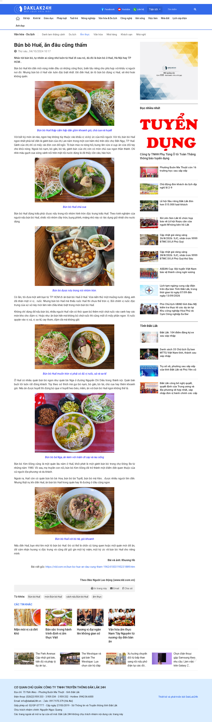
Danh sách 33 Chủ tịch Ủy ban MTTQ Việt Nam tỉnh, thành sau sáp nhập (178, 353)
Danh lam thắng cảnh (53, 34)
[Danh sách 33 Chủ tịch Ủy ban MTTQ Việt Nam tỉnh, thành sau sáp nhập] (149, 354)
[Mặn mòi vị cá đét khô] (27, 617)
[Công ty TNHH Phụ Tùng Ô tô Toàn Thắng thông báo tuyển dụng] (169, 132)
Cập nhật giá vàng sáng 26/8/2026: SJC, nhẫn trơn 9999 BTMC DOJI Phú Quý (178, 238)
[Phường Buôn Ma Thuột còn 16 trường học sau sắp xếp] (149, 172)
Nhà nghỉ (141, 34)
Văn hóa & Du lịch (108, 18)
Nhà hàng (112, 34)
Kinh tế (36, 18)
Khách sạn (126, 34)
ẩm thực (97, 596)
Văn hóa (98, 34)
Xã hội (26, 18)
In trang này (100, 588)
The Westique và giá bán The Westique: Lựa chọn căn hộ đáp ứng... (91, 661)
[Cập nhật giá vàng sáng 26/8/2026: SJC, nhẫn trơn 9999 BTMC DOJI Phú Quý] (149, 239)
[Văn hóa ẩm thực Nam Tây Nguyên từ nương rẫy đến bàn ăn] (121, 617)
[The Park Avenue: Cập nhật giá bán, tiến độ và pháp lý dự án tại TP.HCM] (24, 658)
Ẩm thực (85, 34)
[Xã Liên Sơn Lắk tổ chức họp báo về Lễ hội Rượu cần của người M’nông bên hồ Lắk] (149, 222)
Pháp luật (62, 18)
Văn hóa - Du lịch (24, 34)
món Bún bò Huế (53, 596)
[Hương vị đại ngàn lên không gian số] (90, 617)
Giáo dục (48, 18)
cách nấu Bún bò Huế (77, 596)
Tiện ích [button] (154, 9)
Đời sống (140, 18)
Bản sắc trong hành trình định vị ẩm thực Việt (59, 633)
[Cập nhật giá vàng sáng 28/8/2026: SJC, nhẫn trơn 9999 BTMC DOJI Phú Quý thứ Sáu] (149, 256)
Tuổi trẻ (74, 18)
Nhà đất (165, 18)
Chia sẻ (128, 588)
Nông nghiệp (88, 18)
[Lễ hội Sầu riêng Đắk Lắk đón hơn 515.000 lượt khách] (149, 205)
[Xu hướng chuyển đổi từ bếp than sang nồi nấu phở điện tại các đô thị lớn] (116, 658)
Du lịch (72, 34)
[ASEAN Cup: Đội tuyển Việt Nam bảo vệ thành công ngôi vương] (149, 273)
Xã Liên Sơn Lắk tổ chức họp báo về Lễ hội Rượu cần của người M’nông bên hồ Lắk (176, 221)
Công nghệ (126, 18)
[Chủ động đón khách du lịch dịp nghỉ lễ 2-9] (149, 188)
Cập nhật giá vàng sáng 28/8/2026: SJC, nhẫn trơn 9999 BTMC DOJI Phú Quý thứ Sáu (178, 255)
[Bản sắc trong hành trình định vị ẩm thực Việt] (59, 617)
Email (116, 588)
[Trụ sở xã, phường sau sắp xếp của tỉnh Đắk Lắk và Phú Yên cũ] (149, 370)
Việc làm (153, 18)
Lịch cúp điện (180, 18)
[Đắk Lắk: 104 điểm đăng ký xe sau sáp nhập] (149, 337)
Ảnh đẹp (20, 25)
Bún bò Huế (34, 596)
